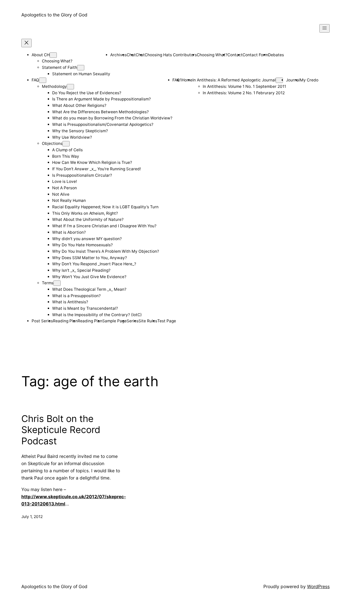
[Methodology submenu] (70, 86)
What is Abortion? (69, 232)
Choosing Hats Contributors (171, 54)
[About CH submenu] (53, 55)
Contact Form (255, 54)
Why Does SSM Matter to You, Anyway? (89, 257)
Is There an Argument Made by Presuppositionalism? (101, 99)
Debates (276, 54)
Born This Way (65, 156)
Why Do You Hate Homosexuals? (82, 244)
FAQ (35, 80)
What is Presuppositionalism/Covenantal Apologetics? (102, 124)
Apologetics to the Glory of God (54, 14)
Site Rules (147, 320)
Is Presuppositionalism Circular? (82, 175)
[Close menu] (26, 43)
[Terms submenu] (57, 283)
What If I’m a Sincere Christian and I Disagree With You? (104, 225)
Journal (293, 80)
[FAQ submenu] (42, 80)
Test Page (166, 320)
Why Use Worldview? (72, 137)
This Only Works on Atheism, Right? (85, 213)
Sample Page (114, 320)
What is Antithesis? (70, 301)
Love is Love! (64, 181)
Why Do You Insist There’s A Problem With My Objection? (105, 251)
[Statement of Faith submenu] (80, 67)
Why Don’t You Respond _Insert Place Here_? (94, 263)
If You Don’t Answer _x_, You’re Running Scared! (96, 168)
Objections (52, 143)
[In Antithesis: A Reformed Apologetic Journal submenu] (279, 80)
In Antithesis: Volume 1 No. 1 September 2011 (244, 86)
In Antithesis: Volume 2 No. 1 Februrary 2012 (244, 92)
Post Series (42, 320)
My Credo (309, 80)
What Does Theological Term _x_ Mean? (89, 289)
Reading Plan (65, 320)
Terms (47, 282)
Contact (235, 54)
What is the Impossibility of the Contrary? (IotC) (97, 314)
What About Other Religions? (79, 105)
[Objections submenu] (66, 143)
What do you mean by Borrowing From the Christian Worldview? (112, 118)
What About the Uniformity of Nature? (88, 219)
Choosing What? (57, 61)
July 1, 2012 (32, 516)
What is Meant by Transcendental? (85, 308)
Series (132, 320)
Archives (118, 54)
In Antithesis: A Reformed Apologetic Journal (234, 80)
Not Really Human (69, 200)
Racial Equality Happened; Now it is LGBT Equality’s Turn (105, 206)
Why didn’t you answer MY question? (87, 238)
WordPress (318, 586)
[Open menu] (324, 28)
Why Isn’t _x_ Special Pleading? (81, 270)
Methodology (54, 86)
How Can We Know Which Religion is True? (92, 162)
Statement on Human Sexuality (81, 73)
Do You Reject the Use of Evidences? (86, 92)
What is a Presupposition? (76, 295)
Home (187, 80)
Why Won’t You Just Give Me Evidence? (89, 276)
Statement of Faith (59, 67)
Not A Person (64, 187)
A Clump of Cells (67, 149)
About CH (41, 54)
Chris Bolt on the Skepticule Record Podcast (60, 429)
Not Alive (60, 194)
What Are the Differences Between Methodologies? (100, 111)
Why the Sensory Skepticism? (80, 130)
